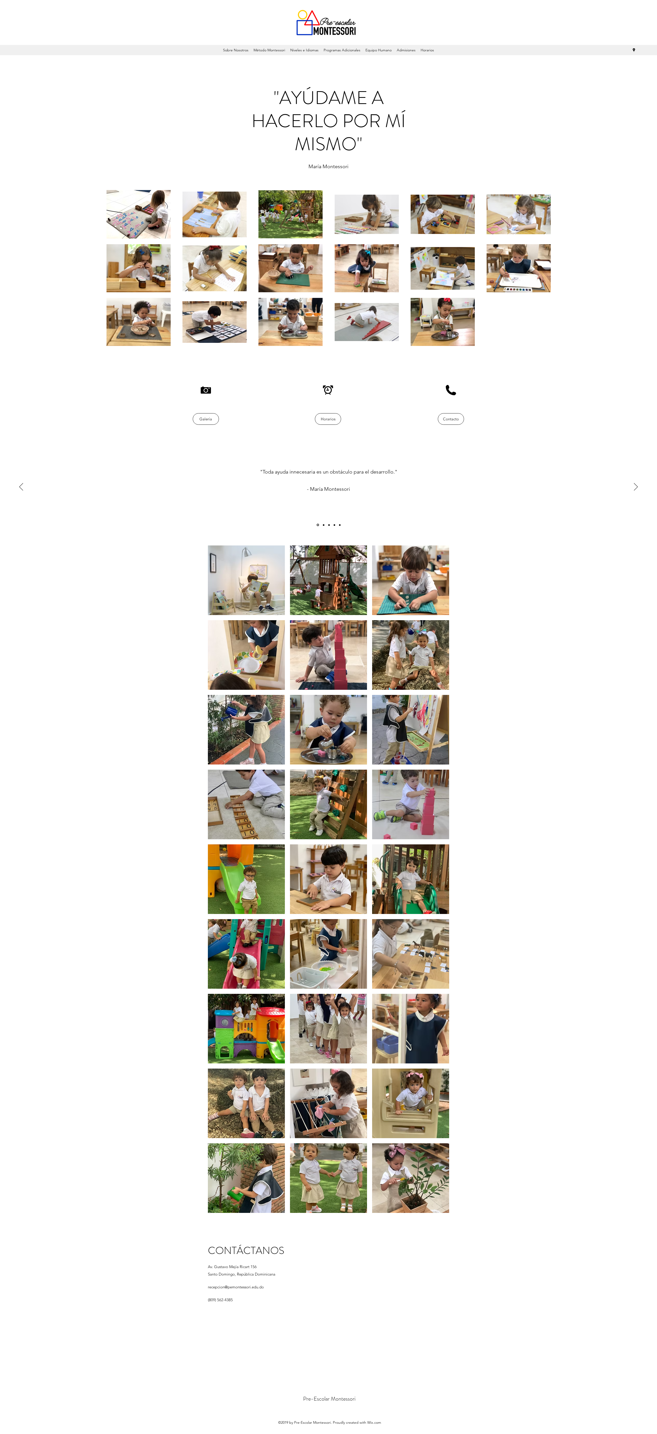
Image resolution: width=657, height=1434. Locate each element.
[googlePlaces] (633, 50)
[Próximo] (636, 487)
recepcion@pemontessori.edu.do (236, 1287)
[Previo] (21, 487)
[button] (246, 580)
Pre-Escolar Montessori (329, 1399)
